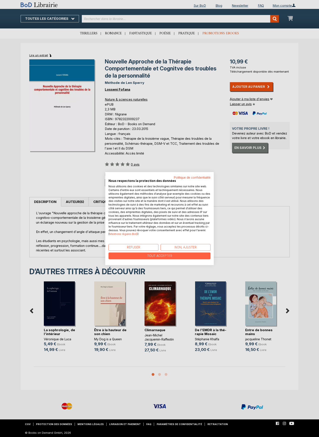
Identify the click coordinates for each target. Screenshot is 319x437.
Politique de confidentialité (192, 177)
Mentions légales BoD (123, 233)
